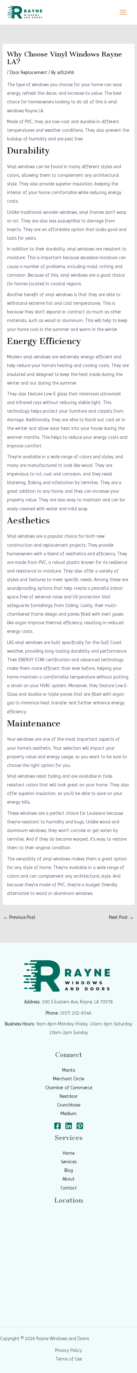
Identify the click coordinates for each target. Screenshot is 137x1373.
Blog (68, 1170)
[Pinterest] (79, 1125)
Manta (68, 1070)
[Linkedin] (68, 1125)
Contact (69, 1187)
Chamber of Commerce (68, 1087)
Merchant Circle (68, 1078)
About (68, 1179)
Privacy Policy (68, 1350)
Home (69, 1153)
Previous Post (19, 917)
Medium (68, 1113)
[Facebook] (57, 1125)
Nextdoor (69, 1096)
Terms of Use (68, 1359)
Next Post (121, 917)
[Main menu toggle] (123, 12)
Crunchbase (68, 1104)
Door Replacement (28, 72)
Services (68, 1161)
